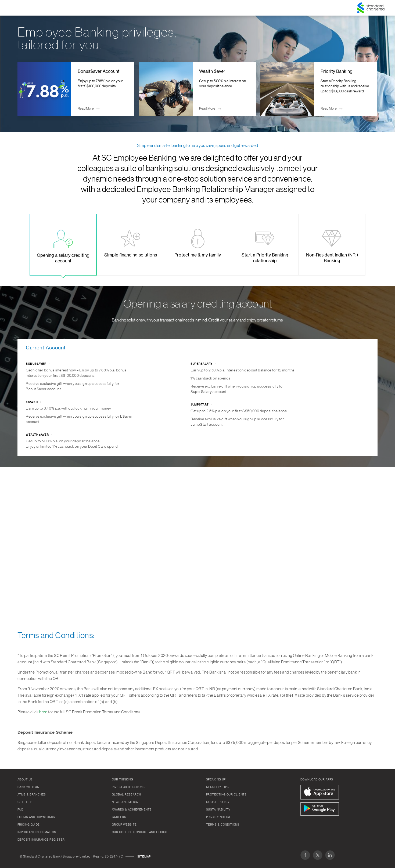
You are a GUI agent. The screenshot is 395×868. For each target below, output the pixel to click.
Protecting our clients (226, 794)
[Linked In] (330, 855)
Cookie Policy (218, 802)
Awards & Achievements (132, 809)
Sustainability (218, 809)
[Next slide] (369, 89)
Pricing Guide (28, 824)
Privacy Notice (218, 817)
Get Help (24, 802)
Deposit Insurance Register (41, 839)
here (43, 712)
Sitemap (144, 856)
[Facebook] (305, 855)
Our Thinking (122, 779)
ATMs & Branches (31, 794)
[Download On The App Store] (319, 792)
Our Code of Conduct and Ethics (139, 832)
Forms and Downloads (36, 817)
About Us (25, 779)
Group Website (124, 824)
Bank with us (28, 787)
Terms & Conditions (222, 824)
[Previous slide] (25, 89)
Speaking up (216, 779)
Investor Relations (128, 787)
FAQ (20, 809)
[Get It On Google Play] (319, 809)
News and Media (125, 802)
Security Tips (217, 787)
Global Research (126, 794)
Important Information (36, 832)
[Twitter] (317, 855)
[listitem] (76, 89)
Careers (119, 817)
